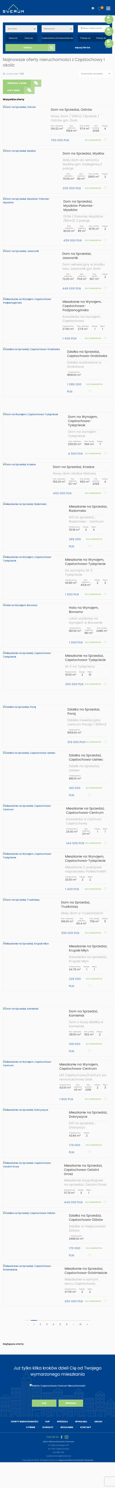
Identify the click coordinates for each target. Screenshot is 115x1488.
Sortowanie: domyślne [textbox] (92, 73)
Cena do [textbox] (29, 38)
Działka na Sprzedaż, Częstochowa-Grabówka (87, 353)
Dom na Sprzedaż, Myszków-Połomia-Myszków (78, 205)
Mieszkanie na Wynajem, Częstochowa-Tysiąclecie (85, 561)
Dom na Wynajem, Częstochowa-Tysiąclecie (83, 421)
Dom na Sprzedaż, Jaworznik (76, 255)
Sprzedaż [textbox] (12, 28)
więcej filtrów (82, 47)
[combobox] (21, 28)
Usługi (98, 1421)
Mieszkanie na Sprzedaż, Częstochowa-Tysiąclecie (85, 657)
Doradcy (47, 1427)
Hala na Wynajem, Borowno (84, 609)
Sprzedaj (70, 1403)
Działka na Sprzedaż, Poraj (83, 711)
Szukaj (28, 47)
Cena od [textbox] (13, 38)
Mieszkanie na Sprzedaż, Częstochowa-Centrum (85, 810)
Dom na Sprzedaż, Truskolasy (75, 904)
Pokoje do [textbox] (101, 38)
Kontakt (85, 1427)
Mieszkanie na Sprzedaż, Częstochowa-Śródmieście (86, 1270)
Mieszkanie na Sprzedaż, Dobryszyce (88, 1114)
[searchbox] (96, 28)
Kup (44, 1403)
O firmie (30, 1427)
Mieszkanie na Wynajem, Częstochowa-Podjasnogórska (82, 306)
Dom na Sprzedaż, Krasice (73, 467)
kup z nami (13, 90)
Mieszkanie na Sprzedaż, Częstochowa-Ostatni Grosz (83, 1169)
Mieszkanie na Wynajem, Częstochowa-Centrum (78, 1066)
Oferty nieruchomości (24, 1421)
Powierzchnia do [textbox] (65, 38)
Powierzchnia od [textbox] (49, 38)
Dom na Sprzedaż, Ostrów (71, 109)
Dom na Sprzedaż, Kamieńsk (83, 1013)
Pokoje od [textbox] (85, 38)
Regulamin (66, 1427)
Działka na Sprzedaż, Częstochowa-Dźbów (86, 1217)
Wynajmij (81, 1421)
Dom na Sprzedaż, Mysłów (83, 153)
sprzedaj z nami (16, 83)
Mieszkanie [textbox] (49, 28)
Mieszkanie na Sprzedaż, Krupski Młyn (88, 948)
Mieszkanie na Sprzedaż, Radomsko (88, 508)
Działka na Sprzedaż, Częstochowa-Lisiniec (86, 757)
